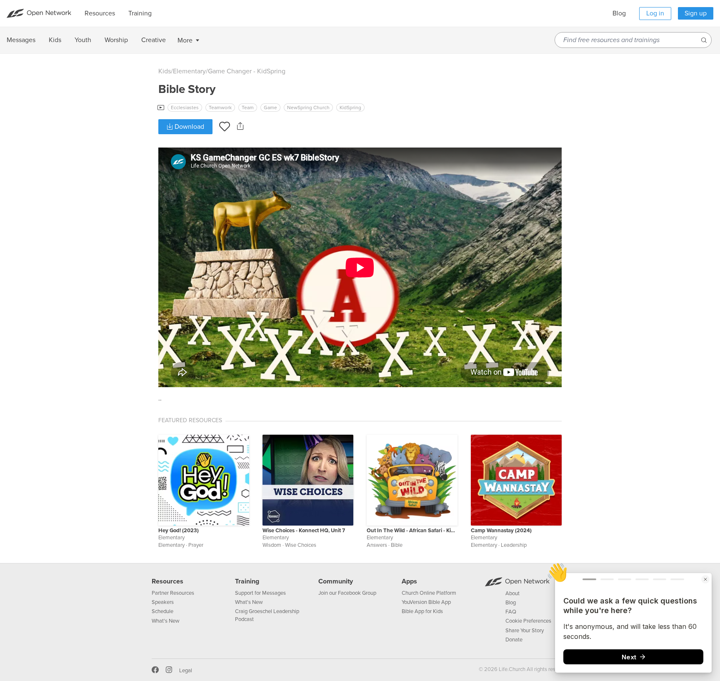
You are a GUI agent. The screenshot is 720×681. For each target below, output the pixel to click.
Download (188, 127)
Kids (164, 71)
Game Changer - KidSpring (246, 71)
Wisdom (271, 545)
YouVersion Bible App (426, 602)
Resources (167, 581)
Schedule (162, 611)
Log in (655, 13)
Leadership (514, 545)
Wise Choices (300, 545)
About (512, 593)
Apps (409, 581)
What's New (166, 621)
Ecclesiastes (185, 107)
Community (335, 581)
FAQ (510, 611)
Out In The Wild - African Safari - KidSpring (412, 530)
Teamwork (220, 107)
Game (270, 107)
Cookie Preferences (528, 621)
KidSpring (350, 107)
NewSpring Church (308, 107)
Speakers (163, 602)
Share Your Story (524, 630)
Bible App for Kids (422, 611)
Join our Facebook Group (347, 593)
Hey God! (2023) (178, 530)
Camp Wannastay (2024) (501, 530)
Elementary (189, 71)
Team (248, 107)
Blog (619, 13)
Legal (185, 670)
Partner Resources (173, 593)
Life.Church (511, 669)
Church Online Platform (429, 593)
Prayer (195, 545)
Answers (377, 545)
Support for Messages (260, 593)
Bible (396, 545)
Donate (513, 639)
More (185, 40)
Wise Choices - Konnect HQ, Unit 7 (303, 530)
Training (247, 581)
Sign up (696, 13)
